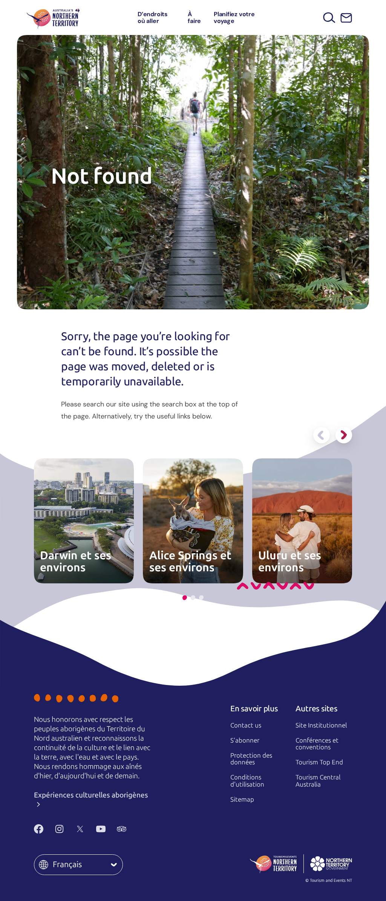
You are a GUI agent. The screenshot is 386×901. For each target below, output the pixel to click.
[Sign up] (346, 17)
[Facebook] (38, 829)
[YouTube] (101, 829)
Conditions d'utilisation (247, 780)
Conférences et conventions (317, 744)
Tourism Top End (319, 762)
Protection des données (251, 759)
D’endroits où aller (153, 17)
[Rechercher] (329, 17)
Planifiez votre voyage (234, 17)
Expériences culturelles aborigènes (91, 795)
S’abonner (244, 740)
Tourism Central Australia (318, 780)
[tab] (184, 597)
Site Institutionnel (321, 725)
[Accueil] (53, 17)
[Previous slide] (321, 435)
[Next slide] (343, 435)
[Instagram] (59, 829)
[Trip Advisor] (121, 829)
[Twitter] (80, 829)
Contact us (245, 725)
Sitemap (242, 799)
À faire (194, 17)
